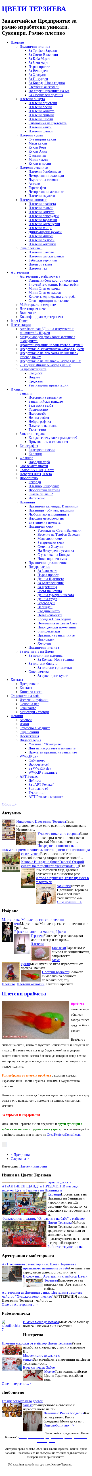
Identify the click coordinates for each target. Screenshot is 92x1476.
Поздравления (39, 567)
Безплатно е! (38, 788)
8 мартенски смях (51, 542)
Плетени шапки (41, 131)
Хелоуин (44, 643)
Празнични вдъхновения (48, 563)
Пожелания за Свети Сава (57, 623)
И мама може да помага (41, 1322)
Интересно (37, 498)
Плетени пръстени (43, 103)
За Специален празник (46, 95)
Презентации (21, 325)
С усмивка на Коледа (54, 555)
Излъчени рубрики (34, 700)
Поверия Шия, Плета (36, 474)
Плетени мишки (41, 236)
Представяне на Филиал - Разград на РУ (50, 361)
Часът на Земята (50, 591)
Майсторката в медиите (38, 304)
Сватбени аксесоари (44, 87)
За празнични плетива (46, 655)
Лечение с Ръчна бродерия (64, 1413)
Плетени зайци (40, 228)
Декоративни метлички (46, 192)
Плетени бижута (32, 99)
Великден (45, 607)
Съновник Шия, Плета (37, 470)
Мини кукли (38, 159)
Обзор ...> (9, 804)
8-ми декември (49, 631)
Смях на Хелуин (50, 546)
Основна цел (29, 704)
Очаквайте (28, 708)
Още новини (29, 732)
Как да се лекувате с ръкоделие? (53, 438)
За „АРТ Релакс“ (41, 784)
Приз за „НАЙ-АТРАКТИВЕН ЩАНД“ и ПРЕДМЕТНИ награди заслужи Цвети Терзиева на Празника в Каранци (40, 1183)
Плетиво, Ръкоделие (44, 486)
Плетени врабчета (42, 204)
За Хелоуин (37, 75)
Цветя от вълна (40, 264)
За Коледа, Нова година (47, 83)
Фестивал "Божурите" (45, 744)
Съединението (49, 611)
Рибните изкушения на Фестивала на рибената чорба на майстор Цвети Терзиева (42, 1245)
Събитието (37, 760)
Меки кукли (38, 143)
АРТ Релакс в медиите (46, 796)
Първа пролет (39, 67)
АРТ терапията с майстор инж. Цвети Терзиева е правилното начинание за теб (39, 1266)
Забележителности (34, 466)
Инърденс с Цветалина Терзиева (41, 821)
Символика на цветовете (48, 123)
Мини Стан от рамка (44, 288)
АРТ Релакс (29, 776)
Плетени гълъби (41, 208)
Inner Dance (19, 321)
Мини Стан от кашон (45, 292)
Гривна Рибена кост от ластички (53, 280)
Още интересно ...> (16, 1383)
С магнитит (37, 155)
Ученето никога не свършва (59, 833)
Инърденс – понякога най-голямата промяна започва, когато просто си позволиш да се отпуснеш (46, 850)
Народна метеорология (46, 518)
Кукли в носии (40, 163)
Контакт (17, 680)
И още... (17, 389)
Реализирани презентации (49, 385)
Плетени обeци (40, 107)
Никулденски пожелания (57, 627)
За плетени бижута (43, 663)
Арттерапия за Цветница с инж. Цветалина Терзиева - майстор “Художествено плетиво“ (43, 1294)
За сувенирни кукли (53, 676)
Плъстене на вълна (43, 425)
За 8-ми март (38, 63)
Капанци (35, 454)
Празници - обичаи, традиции (51, 510)
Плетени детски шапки (46, 256)
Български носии (42, 450)
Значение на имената (45, 522)
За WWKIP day (40, 768)
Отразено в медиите (35, 728)
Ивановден (46, 639)
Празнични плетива (35, 46)
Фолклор (26, 458)
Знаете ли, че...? (41, 494)
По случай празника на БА (49, 91)
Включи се (28, 313)
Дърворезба (37, 413)
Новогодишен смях (52, 559)
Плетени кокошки (42, 244)
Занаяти (26, 393)
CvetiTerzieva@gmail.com (64, 1134)
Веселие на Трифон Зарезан (59, 534)
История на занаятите (45, 397)
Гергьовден (46, 603)
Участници (37, 792)
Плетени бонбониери (45, 171)
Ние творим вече (33, 309)
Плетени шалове (41, 252)
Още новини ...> (69, 902)
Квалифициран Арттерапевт (41, 317)
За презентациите (33, 369)
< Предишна (20, 1155)
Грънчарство (38, 409)
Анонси (26, 720)
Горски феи (37, 188)
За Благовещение (51, 583)
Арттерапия (20, 272)
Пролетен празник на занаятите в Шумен (51, 345)
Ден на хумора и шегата (56, 595)
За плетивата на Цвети (37, 651)
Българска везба (41, 405)
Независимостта (50, 615)
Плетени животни (33, 200)
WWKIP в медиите (43, 772)
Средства (36, 381)
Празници (27, 502)
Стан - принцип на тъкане (49, 300)
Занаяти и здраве (32, 434)
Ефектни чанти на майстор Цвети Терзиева (40, 934)
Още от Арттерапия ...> (20, 1304)
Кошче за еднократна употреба (52, 296)
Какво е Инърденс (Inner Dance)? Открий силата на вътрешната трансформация (52, 864)
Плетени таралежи (43, 220)
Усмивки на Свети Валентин (60, 530)
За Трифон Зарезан (43, 50)
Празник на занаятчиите (56, 635)
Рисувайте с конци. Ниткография (54, 284)
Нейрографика (40, 421)
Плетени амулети (42, 196)
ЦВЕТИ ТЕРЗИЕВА (34, 9)
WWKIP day (29, 756)
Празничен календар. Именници (53, 506)
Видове (34, 377)
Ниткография (39, 417)
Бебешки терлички (43, 260)
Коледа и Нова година (54, 619)
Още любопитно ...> (59, 1425)
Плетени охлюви (41, 240)
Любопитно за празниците (49, 514)
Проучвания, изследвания (48, 442)
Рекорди (35, 482)
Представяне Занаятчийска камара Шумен (52, 349)
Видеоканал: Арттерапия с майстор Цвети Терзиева (55, 1278)
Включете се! (39, 764)
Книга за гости (31, 692)
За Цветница (47, 587)
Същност (35, 373)
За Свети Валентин (43, 54)
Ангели (34, 184)
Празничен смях (41, 526)
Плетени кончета (41, 212)
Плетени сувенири (34, 167)
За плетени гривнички (55, 667)
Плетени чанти (40, 127)
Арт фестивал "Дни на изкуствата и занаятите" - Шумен (47, 331)
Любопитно (29, 478)
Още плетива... (31, 248)
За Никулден (38, 79)
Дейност (35, 780)
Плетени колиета (41, 111)
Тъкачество (37, 430)
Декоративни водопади (46, 175)
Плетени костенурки (44, 224)
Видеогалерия (30, 740)
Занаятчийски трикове (46, 401)
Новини (17, 716)
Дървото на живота (43, 179)
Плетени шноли (41, 119)
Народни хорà (39, 462)
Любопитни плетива (44, 490)
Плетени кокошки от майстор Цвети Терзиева (37, 1343)
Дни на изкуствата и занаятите (52, 748)
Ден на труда (47, 599)
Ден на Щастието (51, 579)
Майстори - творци (34, 712)
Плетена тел (38, 268)
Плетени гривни (41, 115)
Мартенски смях (50, 538)
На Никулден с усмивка (56, 550)
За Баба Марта (39, 58)
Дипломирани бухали (45, 232)
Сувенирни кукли (42, 139)
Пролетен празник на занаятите (53, 752)
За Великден (38, 71)
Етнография (29, 446)
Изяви (24, 724)
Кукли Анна (38, 151)
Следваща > (20, 1159)
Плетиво (17, 42)
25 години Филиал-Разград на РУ (45, 365)
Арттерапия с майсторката (40, 276)
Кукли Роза (37, 147)
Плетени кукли (31, 135)
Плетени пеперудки (44, 216)
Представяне (29, 684)
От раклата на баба (25, 696)
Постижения (29, 736)
